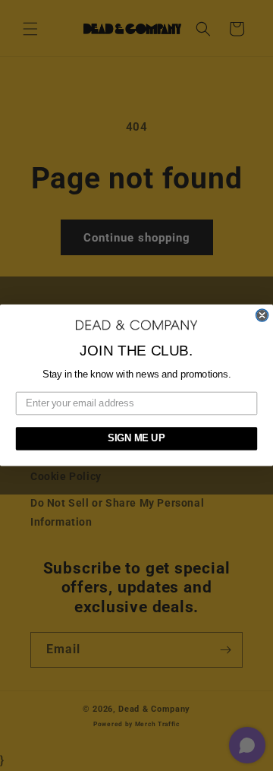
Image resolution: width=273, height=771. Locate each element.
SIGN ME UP (136, 439)
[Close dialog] (262, 315)
